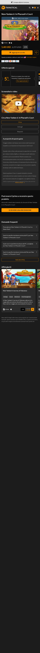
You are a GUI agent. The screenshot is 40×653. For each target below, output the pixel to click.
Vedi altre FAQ (20, 260)
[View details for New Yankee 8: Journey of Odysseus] (18, 278)
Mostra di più (19, 182)
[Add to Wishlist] (36, 52)
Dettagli (20, 127)
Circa (20, 122)
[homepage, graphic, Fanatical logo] (9, 7)
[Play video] (18, 103)
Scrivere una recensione (20, 210)
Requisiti (20, 131)
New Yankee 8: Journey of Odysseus (15, 290)
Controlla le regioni (31, 57)
